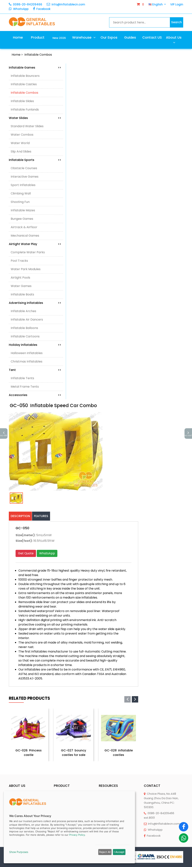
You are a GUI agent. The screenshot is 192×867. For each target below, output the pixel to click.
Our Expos (108, 37)
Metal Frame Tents (25, 386)
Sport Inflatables (23, 185)
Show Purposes (18, 852)
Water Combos (22, 134)
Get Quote (26, 553)
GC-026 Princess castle (28, 752)
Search (176, 22)
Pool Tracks (19, 261)
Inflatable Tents (22, 378)
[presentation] (127, 699)
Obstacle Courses (24, 168)
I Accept (119, 852)
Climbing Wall (21, 193)
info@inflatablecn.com (68, 4)
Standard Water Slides (27, 126)
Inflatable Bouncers (25, 76)
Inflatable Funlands (25, 109)
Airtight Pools (20, 277)
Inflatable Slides (22, 101)
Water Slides (35, 118)
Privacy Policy (77, 834)
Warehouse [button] (82, 37)
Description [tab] (20, 516)
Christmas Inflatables (26, 361)
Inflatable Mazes (23, 210)
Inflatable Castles (24, 84)
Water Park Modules (25, 269)
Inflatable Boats (22, 294)
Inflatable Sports (35, 160)
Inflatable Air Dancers (27, 319)
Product (37, 37)
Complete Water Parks (28, 252)
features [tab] (41, 516)
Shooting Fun (20, 202)
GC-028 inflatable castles (118, 752)
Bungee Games (22, 219)
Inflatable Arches (23, 311)
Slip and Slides (21, 151)
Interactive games (24, 176)
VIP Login (176, 4)
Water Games (21, 286)
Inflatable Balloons (24, 328)
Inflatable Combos (38, 54)
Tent (35, 370)
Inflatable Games (35, 67)
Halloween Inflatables (27, 353)
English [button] (158, 4)
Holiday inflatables (35, 345)
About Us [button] (174, 37)
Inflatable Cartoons (25, 336)
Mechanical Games (25, 235)
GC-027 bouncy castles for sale (73, 752)
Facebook (43, 9)
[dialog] (69, 827)
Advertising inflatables (35, 303)
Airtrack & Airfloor (24, 227)
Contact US (152, 37)
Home (18, 37)
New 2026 (59, 38)
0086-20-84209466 (27, 4)
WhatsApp (20, 9)
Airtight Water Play (35, 244)
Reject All (104, 852)
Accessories (35, 395)
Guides (130, 37)
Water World (20, 143)
